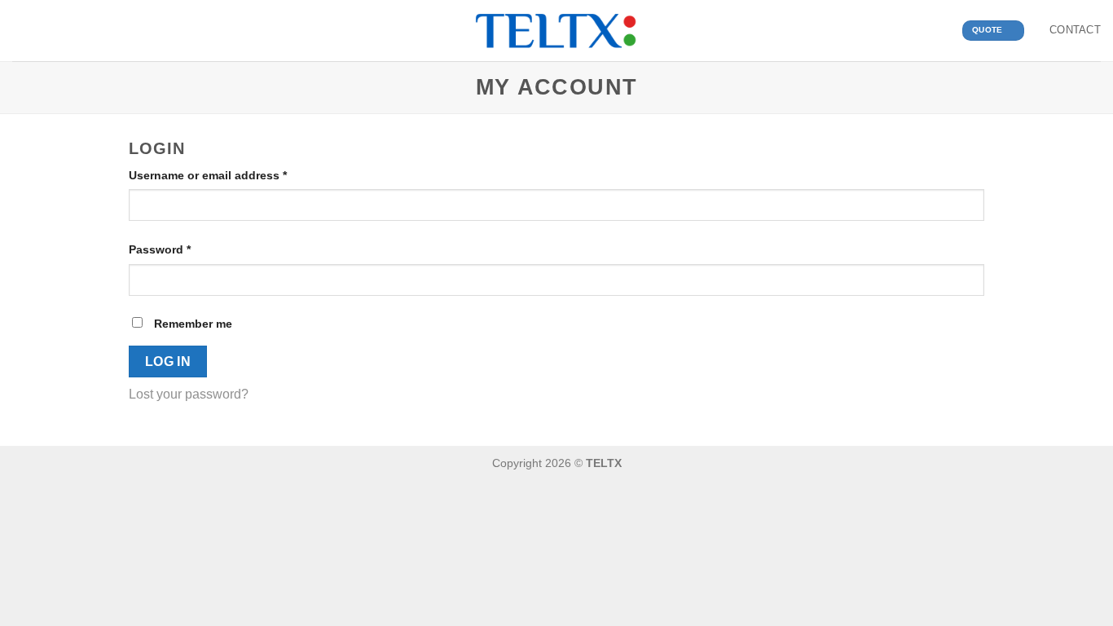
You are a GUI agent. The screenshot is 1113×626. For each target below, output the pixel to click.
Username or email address (233, 175)
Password (184, 249)
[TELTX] (556, 31)
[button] (22, 31)
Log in (168, 361)
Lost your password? (189, 394)
